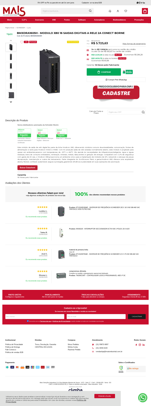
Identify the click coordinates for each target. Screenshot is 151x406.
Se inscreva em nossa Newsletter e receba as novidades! (75, 311)
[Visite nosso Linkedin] (144, 2)
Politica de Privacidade (61, 321)
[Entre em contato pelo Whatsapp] (137, 2)
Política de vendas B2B (14, 352)
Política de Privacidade (14, 344)
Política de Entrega (12, 347)
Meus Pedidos (73, 344)
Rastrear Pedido (74, 350)
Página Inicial (9, 28)
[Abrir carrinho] (145, 11)
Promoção (33, 42)
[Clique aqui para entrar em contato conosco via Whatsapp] (142, 397)
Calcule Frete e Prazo (96, 112)
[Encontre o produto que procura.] (90, 11)
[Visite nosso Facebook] (142, 2)
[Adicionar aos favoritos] (21, 42)
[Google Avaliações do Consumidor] (136, 369)
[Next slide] (11, 101)
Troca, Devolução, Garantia (45, 344)
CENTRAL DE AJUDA (43, 347)
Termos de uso (45, 321)
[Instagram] (139, 345)
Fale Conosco (10, 350)
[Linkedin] (143, 345)
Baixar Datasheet (27, 168)
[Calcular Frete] (143, 112)
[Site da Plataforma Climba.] (75, 389)
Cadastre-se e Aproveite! (75, 308)
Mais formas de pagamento (134, 44)
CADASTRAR (137, 316)
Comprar (106, 72)
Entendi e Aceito (105, 396)
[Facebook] (136, 345)
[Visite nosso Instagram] (140, 2)
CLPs (29, 28)
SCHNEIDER (20, 28)
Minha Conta (73, 347)
